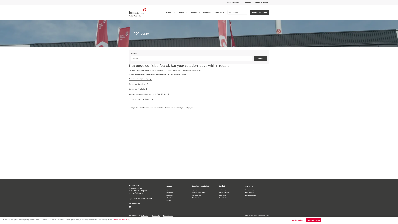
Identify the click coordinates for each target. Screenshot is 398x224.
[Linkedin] (130, 207)
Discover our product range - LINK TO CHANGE (147, 94)
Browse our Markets (137, 89)
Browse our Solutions (137, 84)
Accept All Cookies (313, 220)
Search (134, 54)
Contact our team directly (139, 99)
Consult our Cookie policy (121, 220)
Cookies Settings (297, 220)
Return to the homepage (139, 79)
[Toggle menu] (175, 12)
